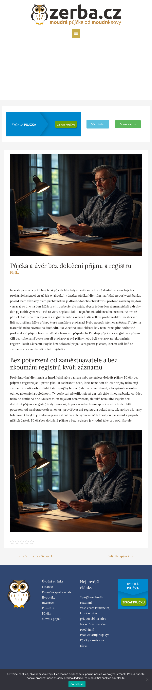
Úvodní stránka (52, 581)
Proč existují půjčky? (94, 635)
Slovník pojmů (51, 619)
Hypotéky (48, 597)
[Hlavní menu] (76, 33)
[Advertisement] (76, 68)
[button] (128, 124)
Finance (47, 587)
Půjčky (14, 272)
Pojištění (48, 608)
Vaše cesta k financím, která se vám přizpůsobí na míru (95, 613)
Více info (97, 124)
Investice (48, 603)
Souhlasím (76, 684)
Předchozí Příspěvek (36, 556)
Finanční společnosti (56, 592)
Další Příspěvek (120, 556)
